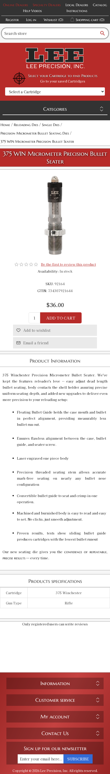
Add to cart (60, 318)
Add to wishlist (36, 330)
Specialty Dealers (47, 5)
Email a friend (36, 342)
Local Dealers (76, 5)
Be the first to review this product (68, 264)
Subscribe (78, 758)
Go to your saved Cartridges (62, 81)
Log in (31, 19)
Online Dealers (15, 5)
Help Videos (32, 10)
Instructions (77, 10)
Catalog (100, 5)
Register (12, 19)
